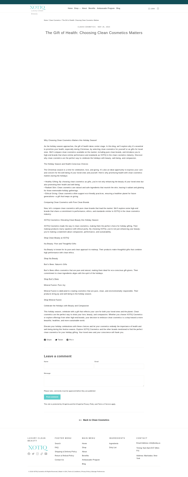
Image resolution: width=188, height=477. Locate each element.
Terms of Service (104, 404)
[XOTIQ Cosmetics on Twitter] (33, 453)
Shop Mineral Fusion (52, 300)
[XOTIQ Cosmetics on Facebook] (29, 453)
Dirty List (112, 447)
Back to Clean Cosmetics (96, 420)
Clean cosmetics (87, 27)
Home (70, 8)
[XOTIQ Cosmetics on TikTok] (41, 453)
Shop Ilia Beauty (51, 258)
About (84, 8)
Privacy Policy (89, 404)
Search (58, 443)
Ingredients (113, 443)
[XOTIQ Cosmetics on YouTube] (46, 453)
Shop (76, 8)
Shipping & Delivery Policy (66, 452)
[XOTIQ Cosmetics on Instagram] (37, 453)
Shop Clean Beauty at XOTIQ (56, 238)
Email (97, 361)
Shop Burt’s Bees (51, 279)
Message (47, 373)
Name (46, 361)
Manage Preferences (98, 471)
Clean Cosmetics (55, 20)
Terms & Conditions (74, 471)
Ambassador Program (106, 8)
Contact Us (59, 460)
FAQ (56, 447)
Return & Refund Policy (64, 456)
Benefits (92, 8)
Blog (118, 8)
